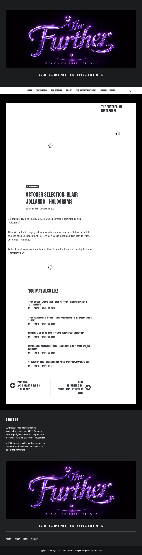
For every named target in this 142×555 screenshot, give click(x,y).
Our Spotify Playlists (86, 90)
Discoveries (32, 186)
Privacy (17, 539)
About (8, 539)
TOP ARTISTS (56, 90)
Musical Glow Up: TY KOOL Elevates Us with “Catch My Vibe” (56, 333)
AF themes (98, 550)
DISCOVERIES (41, 90)
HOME (29, 90)
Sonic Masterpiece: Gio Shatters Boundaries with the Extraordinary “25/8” (60, 319)
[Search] (131, 90)
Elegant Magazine (82, 550)
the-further (34, 208)
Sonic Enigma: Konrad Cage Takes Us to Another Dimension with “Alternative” (57, 303)
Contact (34, 539)
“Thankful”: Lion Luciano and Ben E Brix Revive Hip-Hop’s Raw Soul (59, 362)
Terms (26, 539)
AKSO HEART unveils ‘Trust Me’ (28, 385)
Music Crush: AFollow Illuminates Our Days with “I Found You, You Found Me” (59, 348)
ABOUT (69, 90)
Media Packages (107, 90)
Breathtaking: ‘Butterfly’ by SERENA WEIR (70, 387)
